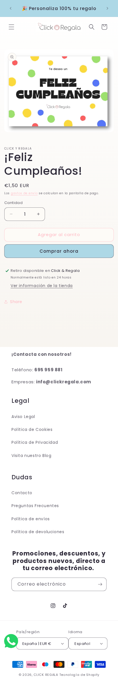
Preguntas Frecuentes (35, 506)
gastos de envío (24, 193)
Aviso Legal (23, 416)
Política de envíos (30, 519)
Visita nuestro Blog (31, 455)
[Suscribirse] (100, 584)
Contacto (21, 493)
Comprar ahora (59, 251)
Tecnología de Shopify (79, 674)
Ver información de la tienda (42, 286)
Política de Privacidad (34, 442)
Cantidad (13, 202)
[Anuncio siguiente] (107, 8)
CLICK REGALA (46, 674)
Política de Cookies (31, 429)
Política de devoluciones (37, 532)
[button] (11, 27)
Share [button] (16, 302)
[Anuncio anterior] (10, 8)
